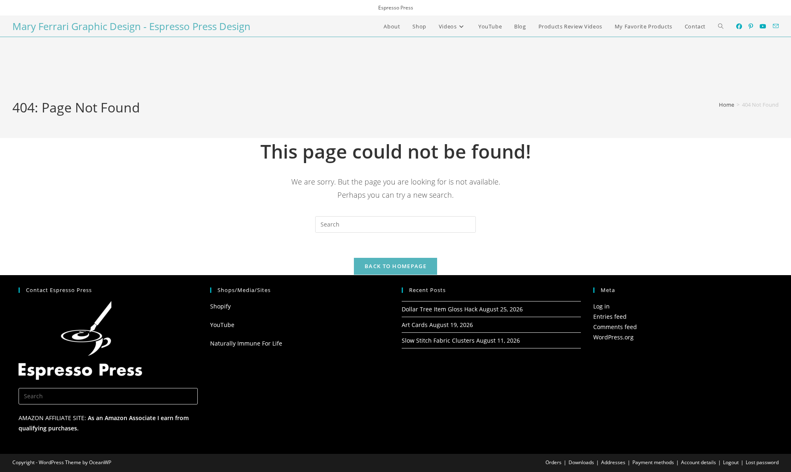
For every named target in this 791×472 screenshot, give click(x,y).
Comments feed (615, 327)
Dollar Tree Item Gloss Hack (439, 309)
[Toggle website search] (721, 26)
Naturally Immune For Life (246, 343)
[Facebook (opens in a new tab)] (739, 26)
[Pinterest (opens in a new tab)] (750, 26)
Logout (731, 462)
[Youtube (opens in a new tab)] (763, 26)
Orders (553, 462)
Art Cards (415, 325)
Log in (601, 306)
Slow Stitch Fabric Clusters (438, 340)
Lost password (762, 462)
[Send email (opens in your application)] (776, 26)
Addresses (613, 462)
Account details (698, 462)
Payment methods (653, 462)
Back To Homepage (395, 266)
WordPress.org (613, 337)
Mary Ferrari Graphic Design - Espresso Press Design (131, 26)
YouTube (222, 325)
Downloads (581, 462)
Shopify (220, 306)
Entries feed (610, 316)
